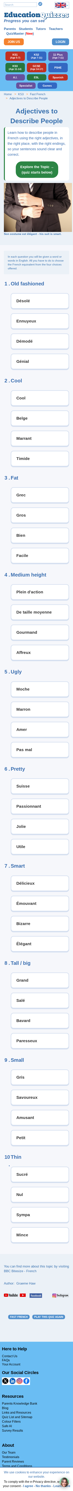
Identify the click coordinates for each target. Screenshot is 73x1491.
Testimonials (10, 1457)
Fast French (37, 94)
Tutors (41, 29)
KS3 (21, 94)
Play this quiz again (48, 1316)
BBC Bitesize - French (20, 1271)
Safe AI (7, 1426)
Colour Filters (11, 1421)
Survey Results (12, 1430)
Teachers (56, 29)
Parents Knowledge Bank (19, 1403)
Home (8, 94)
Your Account (11, 1364)
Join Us (14, 41)
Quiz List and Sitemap (17, 1417)
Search (40, 4)
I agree (28, 1486)
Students (26, 29)
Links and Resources (16, 1412)
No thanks (43, 1486)
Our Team (8, 1452)
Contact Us (9, 1356)
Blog (5, 1408)
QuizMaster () (20, 33)
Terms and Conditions (17, 1466)
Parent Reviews (13, 1461)
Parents (10, 29)
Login (60, 41)
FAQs (6, 1360)
